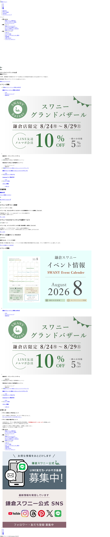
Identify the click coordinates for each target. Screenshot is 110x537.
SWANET (5, 13)
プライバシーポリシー (10, 39)
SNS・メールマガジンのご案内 (12, 35)
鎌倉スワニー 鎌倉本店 (10, 20)
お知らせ (7, 32)
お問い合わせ (8, 38)
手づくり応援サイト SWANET (12, 28)
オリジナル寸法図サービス (11, 27)
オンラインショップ (9, 23)
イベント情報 (8, 34)
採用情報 (7, 36)
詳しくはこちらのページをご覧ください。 (12, 416)
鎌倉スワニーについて (10, 26)
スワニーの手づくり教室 (10, 22)
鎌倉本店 (5, 10)
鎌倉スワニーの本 (9, 30)
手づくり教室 (6, 12)
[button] (55, 67)
